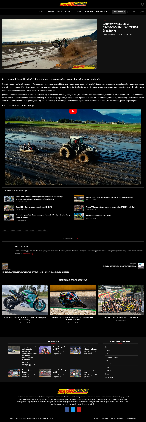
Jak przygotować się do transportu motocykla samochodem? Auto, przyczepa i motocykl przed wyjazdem (29, 353)
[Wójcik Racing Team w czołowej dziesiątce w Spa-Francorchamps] (79, 198)
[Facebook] (67, 409)
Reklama (105, 418)
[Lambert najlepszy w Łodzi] (45, 373)
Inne (108, 367)
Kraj (108, 354)
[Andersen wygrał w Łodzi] (75, 373)
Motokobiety (101, 12)
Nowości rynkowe (112, 357)
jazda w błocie (29, 230)
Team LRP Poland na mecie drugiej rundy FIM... (120, 318)
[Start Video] (73, 147)
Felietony (77, 12)
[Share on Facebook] (80, 239)
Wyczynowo (109, 377)
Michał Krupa (58, 352)
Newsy (41, 12)
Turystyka (88, 12)
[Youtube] (79, 409)
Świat (109, 350)
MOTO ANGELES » (119, 12)
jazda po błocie (16, 230)
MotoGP (109, 364)
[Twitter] (73, 409)
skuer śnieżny (42, 230)
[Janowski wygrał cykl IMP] (45, 350)
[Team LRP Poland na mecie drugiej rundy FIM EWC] (9, 208)
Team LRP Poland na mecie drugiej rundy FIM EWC (34, 207)
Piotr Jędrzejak (109, 34)
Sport (59, 12)
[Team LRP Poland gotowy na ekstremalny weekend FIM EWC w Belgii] (79, 208)
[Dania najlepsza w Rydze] (14, 373)
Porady (51, 12)
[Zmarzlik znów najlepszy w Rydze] (75, 350)
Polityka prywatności (117, 418)
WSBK (109, 371)
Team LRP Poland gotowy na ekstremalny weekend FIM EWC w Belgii (110, 207)
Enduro (107, 374)
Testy (67, 12)
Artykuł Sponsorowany (26, 363)
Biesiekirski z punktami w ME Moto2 (98, 215)
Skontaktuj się (28, 254)
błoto (5, 230)
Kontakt (96, 418)
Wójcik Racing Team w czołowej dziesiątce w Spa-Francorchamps (109, 197)
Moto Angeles (131, 418)
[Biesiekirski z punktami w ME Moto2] (79, 216)
